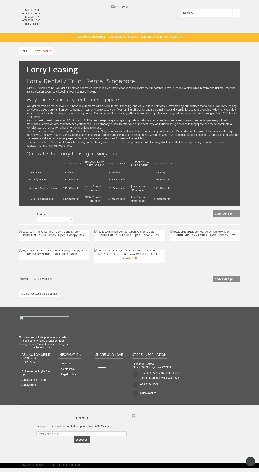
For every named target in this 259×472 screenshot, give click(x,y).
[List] (27, 214)
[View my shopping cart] (236, 13)
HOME (24, 51)
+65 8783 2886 (31, 10)
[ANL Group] (120, 6)
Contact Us (68, 369)
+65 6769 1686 (31, 20)
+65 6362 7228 (31, 16)
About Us (66, 363)
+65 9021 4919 (31, 13)
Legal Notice (68, 374)
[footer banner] (186, 432)
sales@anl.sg (148, 392)
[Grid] (21, 214)
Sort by (41, 214)
